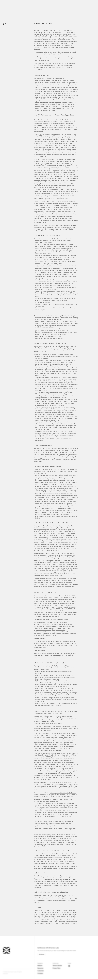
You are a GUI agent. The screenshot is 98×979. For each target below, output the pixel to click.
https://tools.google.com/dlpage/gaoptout (48, 188)
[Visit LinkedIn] (69, 966)
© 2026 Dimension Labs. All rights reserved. (12, 972)
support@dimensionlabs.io (42, 624)
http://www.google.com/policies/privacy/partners (57, 186)
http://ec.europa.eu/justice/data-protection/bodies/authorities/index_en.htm (48, 721)
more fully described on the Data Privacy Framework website (55, 794)
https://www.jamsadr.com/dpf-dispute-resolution (49, 630)
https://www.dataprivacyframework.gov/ (46, 616)
